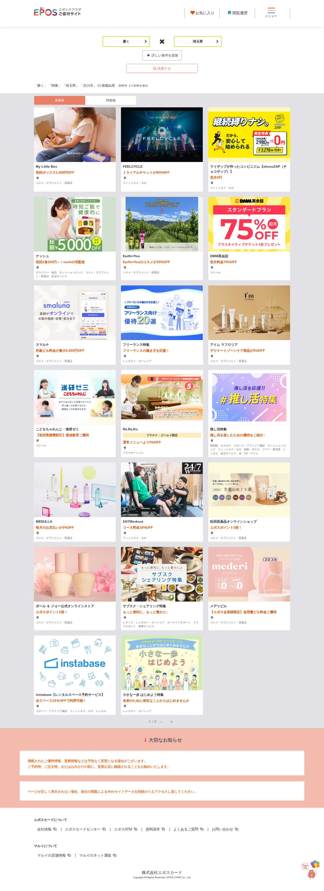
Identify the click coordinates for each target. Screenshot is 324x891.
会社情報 (44, 829)
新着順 (59, 100)
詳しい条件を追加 (164, 55)
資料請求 (153, 829)
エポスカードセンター (83, 829)
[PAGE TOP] (311, 867)
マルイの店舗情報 (52, 855)
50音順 (111, 100)
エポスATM (123, 829)
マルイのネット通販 (95, 855)
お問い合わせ (223, 829)
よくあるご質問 (186, 829)
